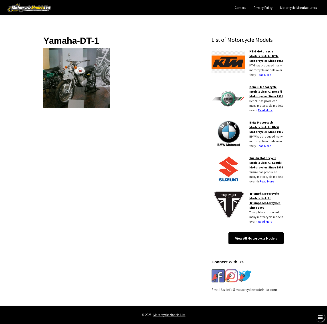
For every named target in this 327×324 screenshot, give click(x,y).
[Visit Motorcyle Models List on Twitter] (245, 272)
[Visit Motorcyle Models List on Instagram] (231, 272)
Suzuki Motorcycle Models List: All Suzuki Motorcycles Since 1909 (266, 162)
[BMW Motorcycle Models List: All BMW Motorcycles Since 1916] (228, 123)
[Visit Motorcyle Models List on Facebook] (218, 272)
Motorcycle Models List (169, 315)
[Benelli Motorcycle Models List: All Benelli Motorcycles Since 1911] (228, 87)
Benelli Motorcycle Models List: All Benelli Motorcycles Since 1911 (266, 91)
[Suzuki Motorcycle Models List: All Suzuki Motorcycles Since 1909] (228, 158)
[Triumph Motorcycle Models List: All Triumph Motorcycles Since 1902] (228, 194)
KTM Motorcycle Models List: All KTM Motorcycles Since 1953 (266, 56)
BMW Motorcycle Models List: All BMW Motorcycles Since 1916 (266, 127)
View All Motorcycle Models (256, 238)
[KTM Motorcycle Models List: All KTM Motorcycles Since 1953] (228, 52)
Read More (264, 75)
